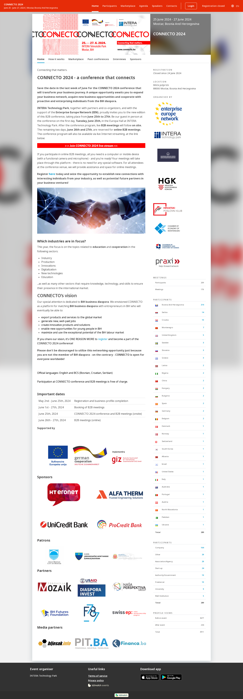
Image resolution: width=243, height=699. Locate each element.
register (103, 339)
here (52, 174)
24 (203, 568)
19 (203, 575)
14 (203, 312)
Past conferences (98, 59)
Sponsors (135, 59)
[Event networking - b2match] (121, 695)
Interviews (119, 59)
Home (40, 59)
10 (203, 320)
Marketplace (76, 59)
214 (202, 304)
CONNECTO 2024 (13, 4)
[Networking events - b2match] (98, 685)
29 (203, 554)
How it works (56, 59)
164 (202, 547)
